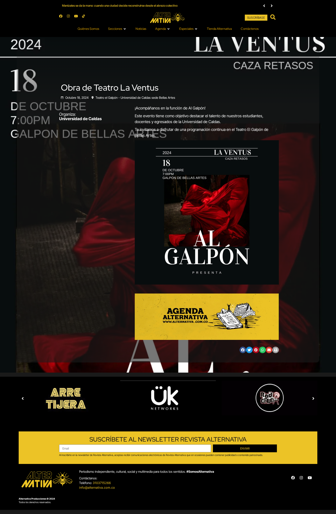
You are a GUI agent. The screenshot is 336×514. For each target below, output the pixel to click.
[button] (264, 6)
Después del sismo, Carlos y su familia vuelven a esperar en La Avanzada (107, 5)
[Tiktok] (85, 17)
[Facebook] (62, 17)
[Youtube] (77, 17)
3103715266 (102, 483)
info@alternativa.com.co (97, 487)
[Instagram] (70, 17)
